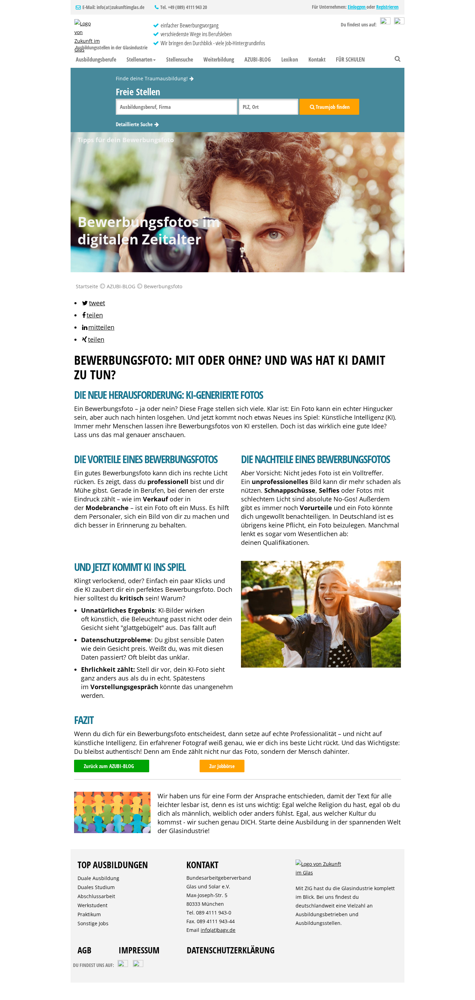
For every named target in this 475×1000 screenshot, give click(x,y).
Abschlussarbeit (96, 896)
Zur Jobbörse (222, 766)
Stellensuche (179, 59)
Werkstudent (92, 905)
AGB (84, 950)
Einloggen (357, 6)
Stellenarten (139, 59)
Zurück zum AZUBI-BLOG (109, 766)
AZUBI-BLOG (257, 59)
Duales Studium (96, 887)
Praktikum (89, 914)
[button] (93, 303)
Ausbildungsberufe (96, 59)
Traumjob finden (333, 106)
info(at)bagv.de (218, 930)
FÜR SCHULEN (350, 59)
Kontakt (316, 59)
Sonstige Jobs (93, 923)
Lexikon (289, 59)
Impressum (139, 950)
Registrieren (387, 6)
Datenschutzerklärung (231, 950)
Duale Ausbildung (98, 878)
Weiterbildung (218, 59)
